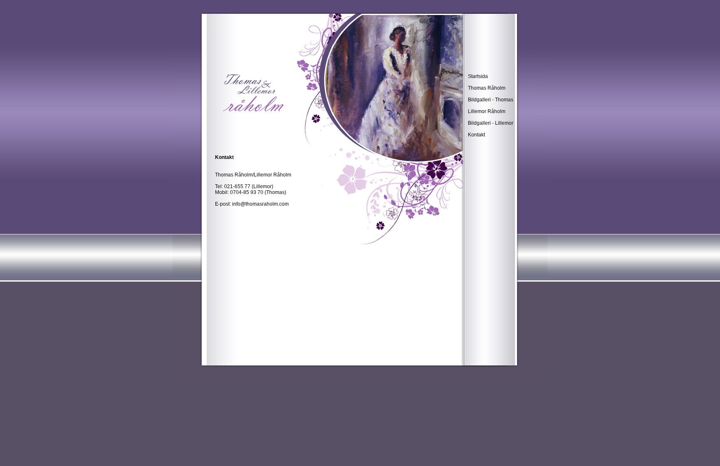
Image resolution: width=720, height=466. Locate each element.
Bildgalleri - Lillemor (490, 123)
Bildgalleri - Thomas (490, 100)
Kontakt (476, 135)
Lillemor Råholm (486, 111)
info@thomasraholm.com (260, 204)
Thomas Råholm (486, 88)
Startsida (478, 76)
